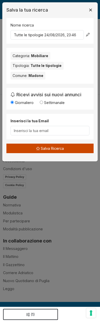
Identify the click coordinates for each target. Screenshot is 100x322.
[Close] (90, 10)
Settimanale (54, 102)
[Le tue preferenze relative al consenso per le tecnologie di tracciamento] (91, 313)
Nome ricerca (22, 25)
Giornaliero (24, 102)
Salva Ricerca (52, 148)
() (33, 314)
